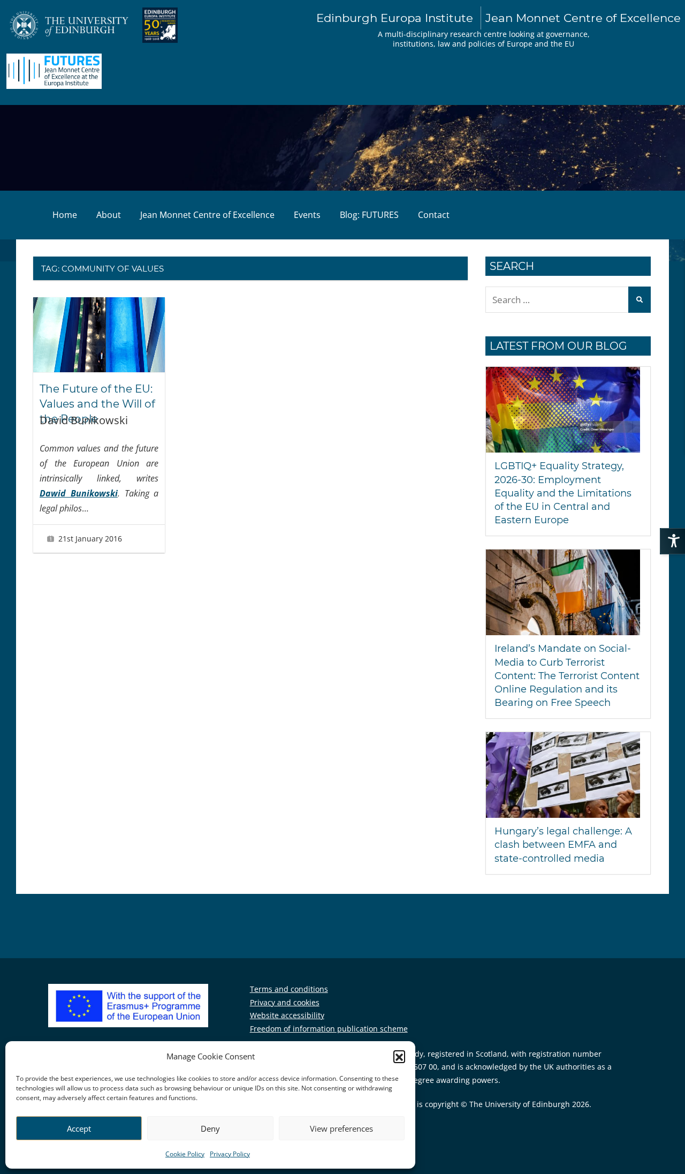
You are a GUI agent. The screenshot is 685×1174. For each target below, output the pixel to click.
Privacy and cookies (284, 1002)
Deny (210, 1128)
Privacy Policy (230, 1153)
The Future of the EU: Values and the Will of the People (97, 403)
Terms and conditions (289, 989)
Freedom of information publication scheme (329, 1029)
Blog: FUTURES (369, 215)
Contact (434, 215)
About (108, 215)
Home (64, 215)
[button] (399, 1056)
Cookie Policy (184, 1153)
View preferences (341, 1128)
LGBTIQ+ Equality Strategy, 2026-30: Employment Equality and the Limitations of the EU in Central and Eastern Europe (562, 493)
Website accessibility (287, 1015)
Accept (79, 1128)
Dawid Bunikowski (79, 493)
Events (307, 215)
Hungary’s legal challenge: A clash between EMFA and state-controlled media (563, 844)
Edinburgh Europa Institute (498, 18)
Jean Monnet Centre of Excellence (207, 215)
